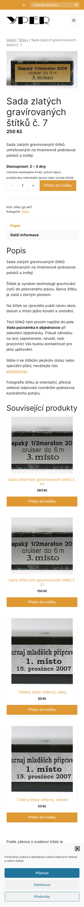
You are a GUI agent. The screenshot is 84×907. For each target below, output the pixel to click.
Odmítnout (42, 885)
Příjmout (42, 873)
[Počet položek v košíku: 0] (24, 4)
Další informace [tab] (24, 235)
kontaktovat (16, 371)
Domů (11, 40)
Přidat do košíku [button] (42, 501)
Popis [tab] (15, 226)
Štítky (23, 40)
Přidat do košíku (58, 185)
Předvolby (42, 897)
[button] (77, 848)
